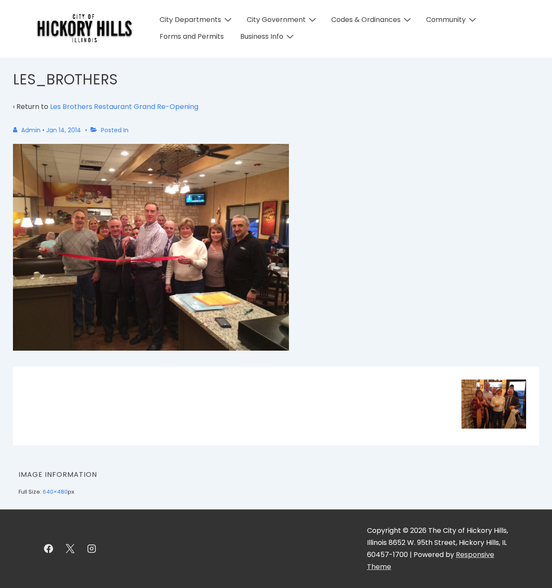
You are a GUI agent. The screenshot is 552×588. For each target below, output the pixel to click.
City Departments (190, 20)
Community (446, 20)
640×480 (55, 492)
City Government (276, 20)
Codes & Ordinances (366, 20)
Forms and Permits (192, 36)
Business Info (261, 36)
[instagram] (92, 549)
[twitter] (70, 549)
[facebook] (49, 549)
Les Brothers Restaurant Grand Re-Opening (124, 107)
